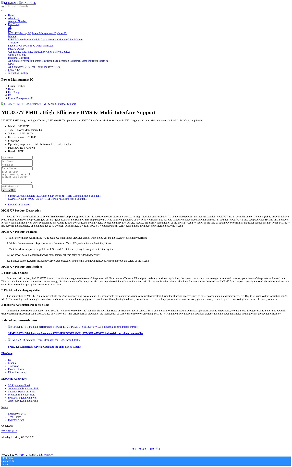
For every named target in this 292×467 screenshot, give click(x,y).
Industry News (16, 419)
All (9, 27)
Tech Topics (14, 416)
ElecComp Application (14, 378)
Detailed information (19, 204)
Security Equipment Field (21, 391)
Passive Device (16, 369)
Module (12, 362)
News (4, 407)
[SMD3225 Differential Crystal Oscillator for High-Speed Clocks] (44, 339)
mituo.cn (48, 454)
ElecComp (13, 92)
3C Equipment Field (19, 385)
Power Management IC (20, 98)
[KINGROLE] (18, 2)
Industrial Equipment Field (22, 397)
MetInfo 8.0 (21, 454)
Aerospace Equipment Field (23, 400)
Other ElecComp (17, 372)
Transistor (13, 366)
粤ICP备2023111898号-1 (146, 448)
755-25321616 (9, 431)
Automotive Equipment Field (23, 388)
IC (9, 95)
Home (11, 15)
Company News (17, 413)
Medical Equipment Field (21, 394)
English (23, 73)
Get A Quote (9, 190)
